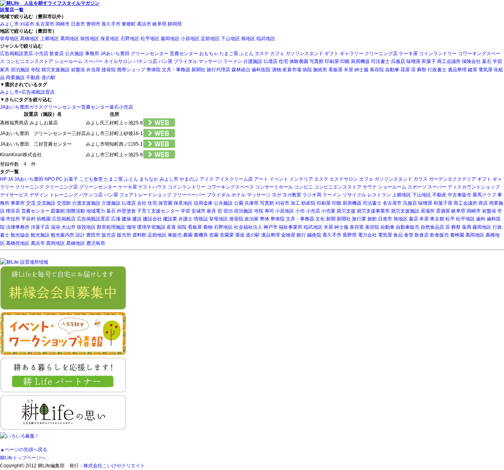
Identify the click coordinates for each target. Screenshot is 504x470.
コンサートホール (274, 187)
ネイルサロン (118, 61)
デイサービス (14, 195)
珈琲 (131, 227)
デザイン (39, 195)
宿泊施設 (20, 69)
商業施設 (15, 77)
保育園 (165, 203)
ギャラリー (351, 53)
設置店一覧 (12, 10)
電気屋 (485, 69)
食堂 (408, 235)
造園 (214, 235)
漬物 (276, 69)
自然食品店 (432, 227)
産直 (171, 227)
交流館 (64, 203)
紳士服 (361, 69)
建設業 (170, 219)
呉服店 (398, 61)
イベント (278, 179)
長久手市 (111, 24)
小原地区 (190, 38)
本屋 (424, 219)
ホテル (239, 195)
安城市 (198, 211)
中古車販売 (459, 195)
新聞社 (198, 69)
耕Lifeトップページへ (23, 458)
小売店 (41, 53)
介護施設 (252, 61)
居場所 (428, 211)
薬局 (466, 227)
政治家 (252, 219)
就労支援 (346, 211)
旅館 (372, 219)
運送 (240, 235)
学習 (497, 61)
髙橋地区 (29, 38)
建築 (126, 219)
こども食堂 (91, 179)
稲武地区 (265, 38)
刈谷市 (27, 24)
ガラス (36, 107)
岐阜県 (159, 24)
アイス (207, 179)
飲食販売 (439, 235)
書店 (413, 219)
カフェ (277, 53)
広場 (115, 219)
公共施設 (74, 53)
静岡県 (175, 24)
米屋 (348, 69)
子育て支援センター (158, 211)
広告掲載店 (64, 219)
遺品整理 (457, 69)
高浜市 (144, 24)
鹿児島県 (95, 243)
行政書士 (437, 69)
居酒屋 (443, 211)
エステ (262, 53)
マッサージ (210, 61)
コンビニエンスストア (29, 61)
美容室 (357, 227)
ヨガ (276, 195)
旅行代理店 (218, 69)
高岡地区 (69, 38)
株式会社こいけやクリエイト (114, 465)
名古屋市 (44, 24)
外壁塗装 (126, 211)
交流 (30, 203)
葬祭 (421, 69)
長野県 (350, 235)
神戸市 (270, 227)
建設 (137, 219)
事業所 (18, 203)
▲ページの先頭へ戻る (23, 449)
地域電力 (95, 211)
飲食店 (57, 53)
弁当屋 (93, 69)
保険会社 (471, 61)
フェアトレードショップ (145, 195)
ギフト (331, 53)
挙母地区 (9, 38)
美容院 (377, 69)
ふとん (246, 53)
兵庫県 (252, 203)
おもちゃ (208, 53)
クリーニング (29, 187)
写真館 (316, 61)
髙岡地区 (55, 243)
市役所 (13, 219)
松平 (450, 219)
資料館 (139, 235)
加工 (295, 203)
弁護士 (185, 219)
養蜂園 (457, 235)
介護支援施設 (86, 203)
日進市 (78, 24)
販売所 (124, 235)
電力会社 (367, 235)
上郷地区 (49, 38)
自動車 (392, 69)
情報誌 (201, 219)
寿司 (269, 211)
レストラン (379, 195)
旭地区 (248, 38)
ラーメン (232, 61)
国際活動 (75, 211)
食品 (398, 235)
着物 (208, 227)
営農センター (184, 53)
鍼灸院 (314, 235)
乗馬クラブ (484, 195)
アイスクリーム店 (234, 179)
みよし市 (9, 24)
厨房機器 (360, 61)
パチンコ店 (145, 61)
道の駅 (48, 77)
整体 (264, 219)
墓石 (486, 61)
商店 (483, 203)
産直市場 (291, 69)
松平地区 (150, 38)
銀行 (301, 235)
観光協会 (20, 235)
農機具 (201, 235)
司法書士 (380, 61)
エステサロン (344, 179)
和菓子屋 (443, 203)
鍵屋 (472, 69)
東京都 (437, 219)
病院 (307, 69)
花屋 (405, 69)
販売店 (109, 235)
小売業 (328, 211)
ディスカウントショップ (474, 187)
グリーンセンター (150, 53)
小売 (300, 211)
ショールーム (68, 61)
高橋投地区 (18, 243)
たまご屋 (228, 53)
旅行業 (359, 219)
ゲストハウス (152, 187)
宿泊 (228, 211)
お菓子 (71, 179)
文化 (320, 219)
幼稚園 (44, 219)
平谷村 (28, 219)
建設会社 (152, 219)
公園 (238, 203)
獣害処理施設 (111, 227)
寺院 (35, 69)
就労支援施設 (55, 69)
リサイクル (354, 195)
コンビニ (303, 187)
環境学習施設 (151, 227)
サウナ (370, 187)
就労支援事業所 (373, 211)
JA (10, 179)
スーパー (93, 61)
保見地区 (109, 38)
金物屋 (288, 235)
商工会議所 (449, 61)
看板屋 (335, 69)
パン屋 (165, 61)
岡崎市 (63, 24)
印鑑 (345, 61)
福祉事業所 (290, 227)
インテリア (301, 179)
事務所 (92, 53)
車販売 (175, 235)
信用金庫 (203, 203)
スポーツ (417, 187)
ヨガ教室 (291, 195)
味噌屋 (413, 61)
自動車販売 (407, 227)
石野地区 (129, 38)
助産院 (308, 203)
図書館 (58, 211)
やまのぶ (189, 179)
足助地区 (210, 38)
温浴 (55, 227)
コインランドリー (438, 53)
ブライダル (185, 61)
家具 (4, 69)
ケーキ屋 (408, 53)
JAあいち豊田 (115, 53)
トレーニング (64, 195)
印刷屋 (332, 61)
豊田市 (93, 235)
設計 (80, 235)
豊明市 (93, 24)
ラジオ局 (311, 195)
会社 (141, 203)
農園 (188, 235)
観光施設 (40, 235)
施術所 (320, 69)
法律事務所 (18, 227)
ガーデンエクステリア (452, 179)
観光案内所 (62, 235)
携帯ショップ (131, 69)
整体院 (153, 69)
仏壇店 (270, 61)
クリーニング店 (381, 53)
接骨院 (109, 69)
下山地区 (230, 38)
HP (3, 179)
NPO (49, 179)
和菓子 (429, 61)
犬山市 (68, 227)
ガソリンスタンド (304, 53)
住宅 (283, 61)
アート (261, 179)
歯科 (480, 219)
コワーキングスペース (230, 187)
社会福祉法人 (248, 227)
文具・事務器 (176, 69)
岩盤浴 (78, 69)
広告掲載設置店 (16, 53)
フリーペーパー (189, 195)
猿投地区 (89, 38)
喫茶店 (13, 211)
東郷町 (129, 24)
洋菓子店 (40, 227)
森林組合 (241, 69)
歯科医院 (261, 69)
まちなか (148, 179)
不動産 (33, 77)
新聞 (330, 219)
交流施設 (46, 203)
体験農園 (298, 61)
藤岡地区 (170, 38)
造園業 (227, 235)
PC (59, 179)
